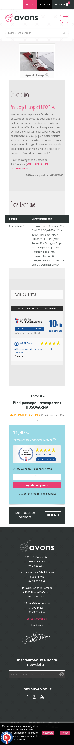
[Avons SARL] (22, 16)
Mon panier (62, 3)
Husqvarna (37, 396)
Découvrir (53, 514)
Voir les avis (46, 459)
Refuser (65, 732)
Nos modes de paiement (25, 515)
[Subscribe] (61, 674)
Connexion (44, 4)
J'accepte (48, 732)
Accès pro (30, 4)
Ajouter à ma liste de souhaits (38, 493)
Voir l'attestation (29, 328)
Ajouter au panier (37, 485)
